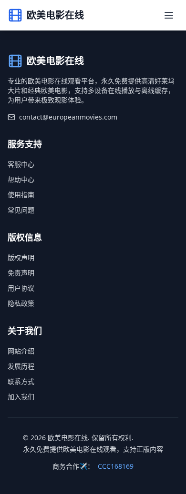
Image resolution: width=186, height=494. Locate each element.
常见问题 (21, 209)
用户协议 (21, 287)
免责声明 (21, 272)
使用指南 (21, 194)
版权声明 (21, 257)
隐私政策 (21, 303)
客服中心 (21, 164)
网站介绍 (21, 350)
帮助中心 (21, 179)
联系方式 (21, 381)
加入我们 (21, 396)
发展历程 (21, 366)
